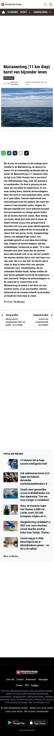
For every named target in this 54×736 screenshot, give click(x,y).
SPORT (23, 12)
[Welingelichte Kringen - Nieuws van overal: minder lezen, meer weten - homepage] (12, 4)
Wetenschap (8, 78)
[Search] (45, 4)
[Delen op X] (15, 153)
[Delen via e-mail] (20, 153)
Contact (20, 679)
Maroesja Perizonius (14, 83)
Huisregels (43, 679)
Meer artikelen (10, 556)
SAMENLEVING (41, 12)
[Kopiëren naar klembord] (26, 153)
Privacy (19, 685)
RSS (27, 685)
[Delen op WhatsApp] (3, 153)
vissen (22, 222)
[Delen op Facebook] (9, 153)
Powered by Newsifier (27, 730)
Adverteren (31, 679)
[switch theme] (51, 4)
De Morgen (19, 301)
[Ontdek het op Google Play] (16, 723)
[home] (3, 12)
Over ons (10, 679)
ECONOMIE (12, 12)
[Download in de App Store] (37, 723)
